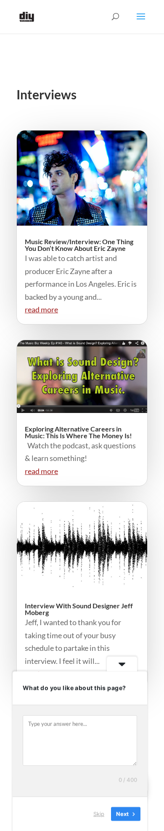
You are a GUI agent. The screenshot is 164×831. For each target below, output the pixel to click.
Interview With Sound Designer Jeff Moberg (79, 609)
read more (41, 309)
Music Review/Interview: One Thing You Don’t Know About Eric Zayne (79, 244)
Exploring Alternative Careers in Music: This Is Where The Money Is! (78, 432)
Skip (98, 813)
